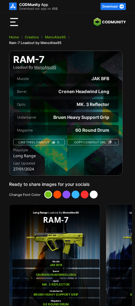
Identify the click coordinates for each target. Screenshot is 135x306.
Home (14, 37)
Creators (32, 37)
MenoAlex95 (55, 37)
